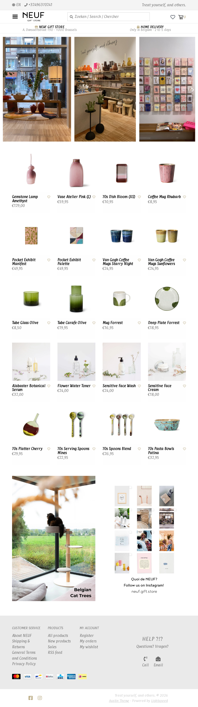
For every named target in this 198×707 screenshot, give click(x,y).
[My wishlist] (172, 17)
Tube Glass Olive (25, 323)
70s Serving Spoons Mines (73, 451)
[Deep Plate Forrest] (167, 299)
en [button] (18, 4)
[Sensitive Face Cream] (167, 362)
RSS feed (55, 652)
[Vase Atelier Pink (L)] (76, 173)
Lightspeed (159, 701)
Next (182, 90)
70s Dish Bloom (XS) (119, 197)
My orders (88, 641)
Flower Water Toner (74, 386)
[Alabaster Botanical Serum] (31, 362)
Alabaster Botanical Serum (28, 388)
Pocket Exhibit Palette (69, 262)
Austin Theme (119, 701)
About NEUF (22, 635)
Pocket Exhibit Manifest (23, 262)
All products (58, 635)
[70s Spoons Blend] (122, 425)
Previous (16, 90)
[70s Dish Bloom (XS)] (122, 173)
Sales (52, 647)
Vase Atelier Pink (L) (74, 197)
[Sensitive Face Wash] (122, 362)
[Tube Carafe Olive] (76, 299)
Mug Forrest (113, 323)
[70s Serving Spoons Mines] (76, 425)
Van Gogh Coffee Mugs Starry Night (118, 262)
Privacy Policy (24, 664)
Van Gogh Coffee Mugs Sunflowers (161, 262)
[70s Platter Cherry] (31, 425)
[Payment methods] (17, 677)
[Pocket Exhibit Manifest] (31, 236)
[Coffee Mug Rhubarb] (167, 173)
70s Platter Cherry (27, 449)
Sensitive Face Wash (119, 386)
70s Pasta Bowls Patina (161, 451)
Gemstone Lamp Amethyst (25, 199)
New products (59, 641)
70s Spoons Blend (117, 449)
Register (87, 635)
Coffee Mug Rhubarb (164, 197)
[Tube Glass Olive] (31, 299)
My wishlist (89, 647)
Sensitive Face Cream (159, 388)
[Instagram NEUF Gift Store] (40, 698)
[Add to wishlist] (48, 197)
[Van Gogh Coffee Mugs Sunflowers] (167, 236)
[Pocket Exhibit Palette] (76, 236)
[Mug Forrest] (122, 299)
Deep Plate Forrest (163, 323)
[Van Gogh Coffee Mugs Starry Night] (122, 236)
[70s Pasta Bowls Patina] (167, 425)
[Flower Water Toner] (76, 362)
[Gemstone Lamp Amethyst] (31, 173)
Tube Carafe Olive (71, 323)
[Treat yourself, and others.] (41, 16)
